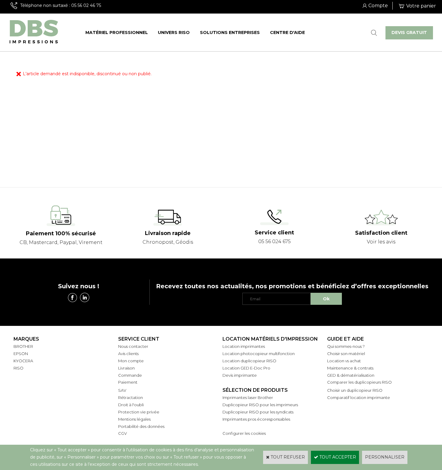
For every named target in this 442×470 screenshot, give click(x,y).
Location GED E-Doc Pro (246, 368)
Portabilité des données (141, 426)
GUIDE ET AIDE (345, 339)
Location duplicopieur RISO (249, 360)
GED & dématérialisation (350, 375)
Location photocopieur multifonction (259, 353)
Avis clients (128, 353)
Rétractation (130, 397)
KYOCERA (23, 360)
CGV (122, 433)
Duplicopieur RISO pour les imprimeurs (260, 404)
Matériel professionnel (116, 32)
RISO (18, 368)
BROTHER (23, 346)
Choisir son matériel (346, 353)
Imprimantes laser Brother (248, 397)
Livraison (126, 368)
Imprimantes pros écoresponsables (256, 419)
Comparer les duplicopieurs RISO (359, 382)
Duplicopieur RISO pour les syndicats (258, 412)
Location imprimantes (244, 346)
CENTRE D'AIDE (287, 32)
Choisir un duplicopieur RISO (354, 390)
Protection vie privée (138, 412)
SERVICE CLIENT (138, 339)
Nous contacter (133, 346)
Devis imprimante (240, 375)
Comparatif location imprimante (358, 397)
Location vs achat (344, 360)
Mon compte (131, 360)
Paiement (127, 382)
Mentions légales (134, 419)
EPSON (21, 353)
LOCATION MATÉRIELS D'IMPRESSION (270, 339)
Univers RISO (174, 32)
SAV (122, 390)
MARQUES (26, 339)
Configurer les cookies (244, 433)
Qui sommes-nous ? (346, 346)
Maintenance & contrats (350, 368)
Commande (130, 375)
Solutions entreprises (230, 32)
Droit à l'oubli (131, 404)
